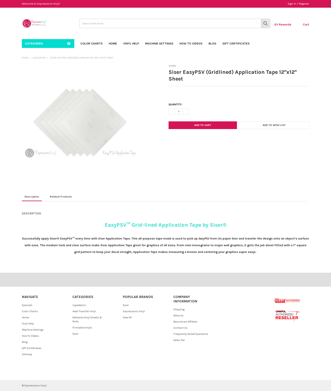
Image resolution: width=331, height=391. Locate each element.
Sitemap (27, 354)
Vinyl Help (131, 43)
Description (32, 196)
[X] (192, 137)
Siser (75, 333)
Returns (178, 315)
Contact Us (180, 327)
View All (127, 317)
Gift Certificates (236, 43)
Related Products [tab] (61, 196)
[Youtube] (41, 374)
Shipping (178, 309)
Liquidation (79, 305)
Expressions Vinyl (134, 311)
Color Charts (91, 43)
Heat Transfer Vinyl (84, 311)
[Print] (185, 137)
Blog (212, 43)
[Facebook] (172, 137)
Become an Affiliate (185, 321)
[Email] (178, 137)
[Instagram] (48, 374)
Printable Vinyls (82, 327)
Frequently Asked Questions (190, 334)
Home (113, 43)
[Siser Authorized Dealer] (287, 300)
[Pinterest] (199, 137)
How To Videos (190, 43)
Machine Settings (159, 43)
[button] (274, 125)
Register (304, 3)
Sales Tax (179, 340)
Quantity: (175, 104)
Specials (27, 305)
